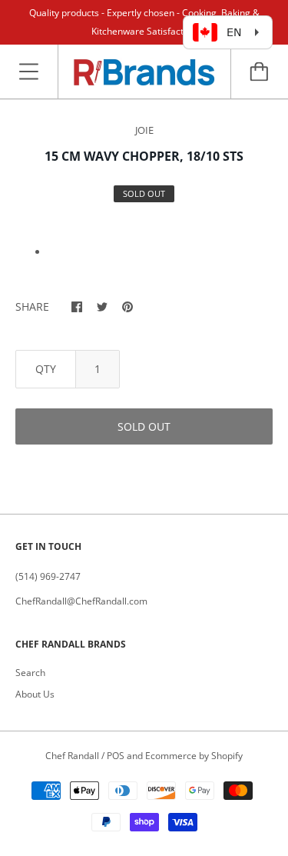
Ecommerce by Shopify (194, 755)
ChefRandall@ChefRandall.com (81, 601)
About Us (35, 694)
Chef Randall (73, 755)
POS (115, 755)
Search (30, 672)
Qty (45, 368)
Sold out (144, 426)
